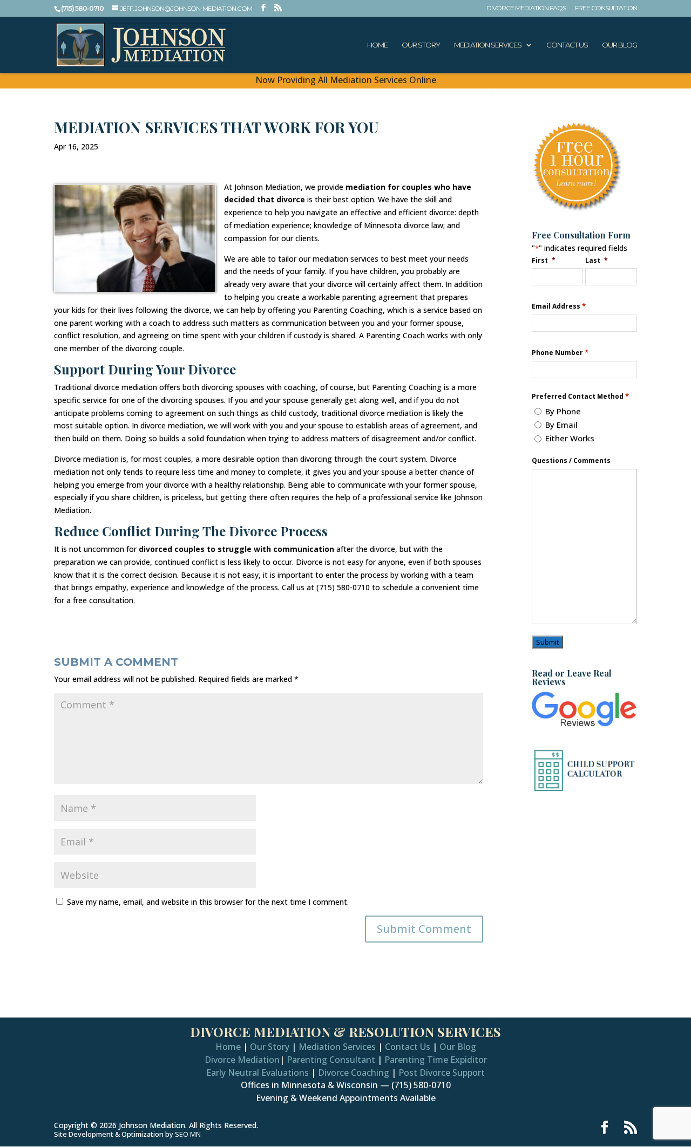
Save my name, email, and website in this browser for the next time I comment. (208, 902)
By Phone (563, 411)
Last (596, 260)
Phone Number (560, 353)
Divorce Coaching (353, 1072)
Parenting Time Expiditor (435, 1060)
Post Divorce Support (441, 1072)
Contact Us (567, 45)
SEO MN (188, 1134)
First (543, 260)
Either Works (569, 438)
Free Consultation (606, 8)
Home (377, 45)
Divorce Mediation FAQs (526, 8)
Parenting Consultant (331, 1060)
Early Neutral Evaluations (257, 1072)
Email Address (559, 306)
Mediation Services (487, 45)
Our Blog (619, 45)
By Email (561, 424)
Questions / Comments (571, 461)
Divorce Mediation (242, 1060)
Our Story (421, 45)
